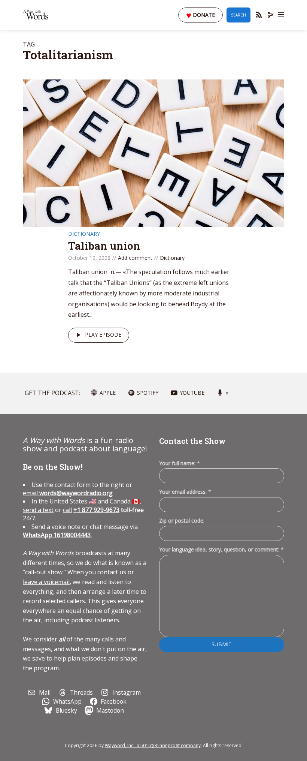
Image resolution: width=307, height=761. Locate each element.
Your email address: (185, 491)
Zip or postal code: (181, 520)
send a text (38, 510)
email (68, 493)
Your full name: (179, 463)
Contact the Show (192, 441)
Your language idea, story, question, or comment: (221, 549)
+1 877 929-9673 (96, 510)
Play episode (103, 334)
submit (222, 644)
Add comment (135, 257)
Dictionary (84, 233)
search (238, 15)
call (67, 510)
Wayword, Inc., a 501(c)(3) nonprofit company (153, 745)
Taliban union (104, 246)
